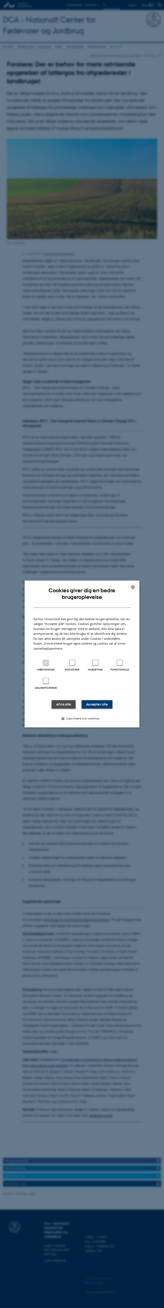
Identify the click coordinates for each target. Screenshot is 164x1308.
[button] (81, 718)
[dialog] (82, 653)
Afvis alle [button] (63, 704)
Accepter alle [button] (97, 704)
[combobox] (133, 587)
